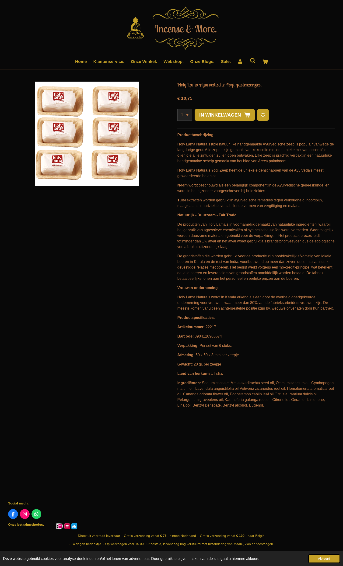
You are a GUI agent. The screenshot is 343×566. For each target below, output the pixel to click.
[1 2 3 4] (184, 115)
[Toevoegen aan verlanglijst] (263, 115)
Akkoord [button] (324, 558)
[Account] (240, 61)
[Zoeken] (252, 61)
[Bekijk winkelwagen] (265, 61)
